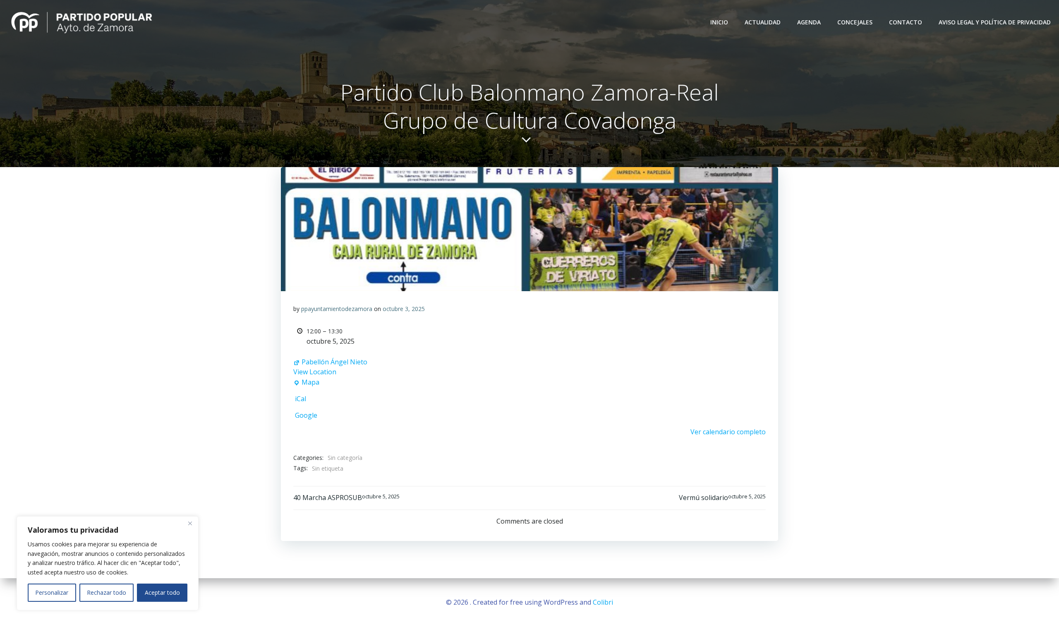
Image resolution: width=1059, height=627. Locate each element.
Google (306, 415)
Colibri (603, 602)
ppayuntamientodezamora (336, 309)
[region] (108, 563)
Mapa (306, 382)
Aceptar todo (162, 592)
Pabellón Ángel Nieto (334, 361)
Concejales (854, 22)
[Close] (190, 523)
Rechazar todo (106, 592)
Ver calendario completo (728, 431)
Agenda (809, 22)
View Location (314, 371)
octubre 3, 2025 (404, 309)
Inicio (719, 22)
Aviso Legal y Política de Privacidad (995, 22)
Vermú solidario (722, 497)
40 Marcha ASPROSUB (346, 497)
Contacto (905, 22)
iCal (300, 398)
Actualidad (763, 22)
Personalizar (51, 592)
